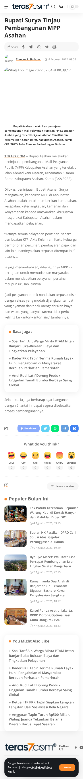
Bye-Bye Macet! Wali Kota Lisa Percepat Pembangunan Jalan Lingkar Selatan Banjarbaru (52, 561)
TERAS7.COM (14, 156)
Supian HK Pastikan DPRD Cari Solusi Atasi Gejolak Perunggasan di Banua (53, 537)
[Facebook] (76, 748)
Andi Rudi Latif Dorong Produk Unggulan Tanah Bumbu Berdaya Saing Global (40, 380)
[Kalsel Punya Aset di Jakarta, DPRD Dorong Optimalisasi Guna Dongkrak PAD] (15, 616)
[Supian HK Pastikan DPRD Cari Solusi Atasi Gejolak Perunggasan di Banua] (15, 538)
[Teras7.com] (30, 7)
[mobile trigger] (8, 7)
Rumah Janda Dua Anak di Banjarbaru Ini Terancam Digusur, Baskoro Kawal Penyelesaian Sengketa (49, 588)
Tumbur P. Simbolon (28, 59)
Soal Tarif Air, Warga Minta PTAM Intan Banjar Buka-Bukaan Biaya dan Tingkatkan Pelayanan (41, 346)
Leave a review (65, 486)
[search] (53, 6)
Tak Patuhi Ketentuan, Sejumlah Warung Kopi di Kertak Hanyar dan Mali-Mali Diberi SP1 (54, 512)
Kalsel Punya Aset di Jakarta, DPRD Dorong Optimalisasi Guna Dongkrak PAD (51, 615)
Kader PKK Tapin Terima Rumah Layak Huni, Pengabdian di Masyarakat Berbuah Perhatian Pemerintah (41, 363)
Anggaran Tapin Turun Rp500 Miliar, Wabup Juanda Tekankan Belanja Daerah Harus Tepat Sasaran (39, 719)
